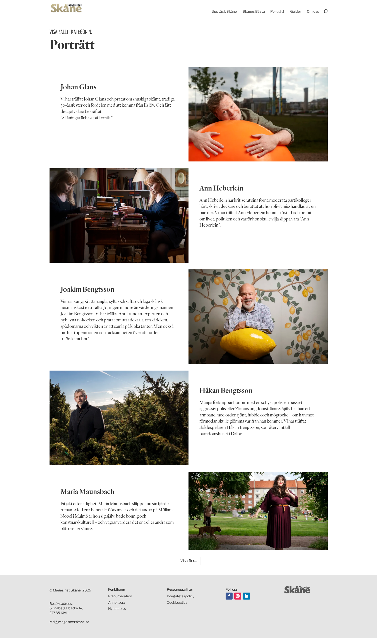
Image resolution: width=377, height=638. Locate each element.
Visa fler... (188, 561)
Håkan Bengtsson (225, 390)
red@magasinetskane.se (69, 622)
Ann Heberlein (221, 187)
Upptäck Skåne (224, 11)
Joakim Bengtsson (87, 288)
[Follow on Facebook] (229, 596)
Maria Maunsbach (87, 491)
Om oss (313, 11)
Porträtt (277, 11)
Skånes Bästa (254, 11)
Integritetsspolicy (180, 596)
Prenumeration (120, 596)
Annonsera (116, 602)
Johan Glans (78, 86)
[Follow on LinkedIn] (246, 596)
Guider (295, 11)
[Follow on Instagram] (237, 596)
